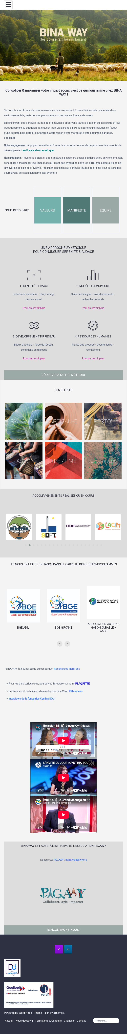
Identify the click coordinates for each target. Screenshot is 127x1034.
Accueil (9, 1020)
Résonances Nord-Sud (67, 668)
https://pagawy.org (76, 859)
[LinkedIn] (68, 949)
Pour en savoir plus (34, 308)
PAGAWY (58, 859)
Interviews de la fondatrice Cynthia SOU (31, 698)
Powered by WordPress (18, 1012)
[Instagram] (59, 949)
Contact (81, 1020)
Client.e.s (69, 1020)
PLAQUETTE (82, 683)
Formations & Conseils (48, 1020)
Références (76, 691)
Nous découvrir (24, 1020)
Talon (46, 1012)
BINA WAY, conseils (67, 4)
